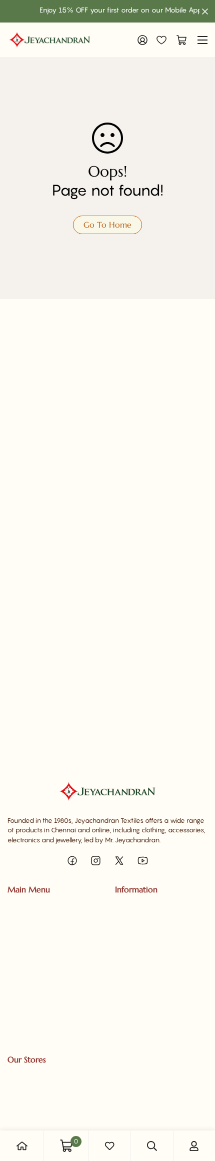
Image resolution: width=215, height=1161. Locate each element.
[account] (194, 1146)
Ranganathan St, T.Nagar (45, 1075)
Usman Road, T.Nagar (40, 1092)
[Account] (142, 40)
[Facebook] (72, 860)
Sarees (18, 909)
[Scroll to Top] (197, 1108)
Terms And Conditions (147, 1011)
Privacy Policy (136, 960)
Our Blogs (129, 943)
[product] (22, 1146)
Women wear (29, 926)
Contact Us (131, 926)
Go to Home (108, 225)
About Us (129, 909)
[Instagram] (96, 860)
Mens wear (25, 943)
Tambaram (25, 1126)
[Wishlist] (161, 40)
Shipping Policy (137, 994)
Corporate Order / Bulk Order (52, 994)
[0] (179, 40)
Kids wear (23, 960)
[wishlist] (109, 1146)
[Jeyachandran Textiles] (50, 40)
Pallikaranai (25, 1109)
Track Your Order (33, 977)
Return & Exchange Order (153, 1028)
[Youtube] (142, 860)
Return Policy (134, 977)
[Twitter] (119, 860)
